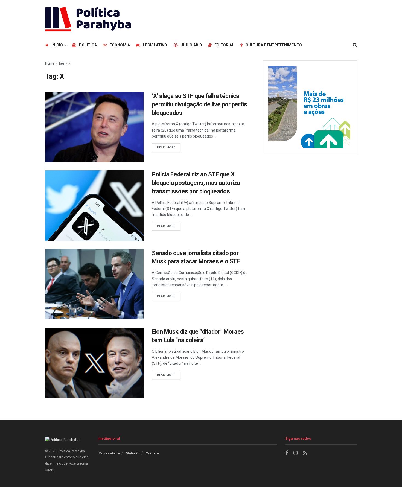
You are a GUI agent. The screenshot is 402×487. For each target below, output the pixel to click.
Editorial (224, 45)
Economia (120, 45)
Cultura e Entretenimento (274, 45)
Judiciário (191, 45)
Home (49, 63)
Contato (152, 453)
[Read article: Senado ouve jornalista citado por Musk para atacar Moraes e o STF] (94, 284)
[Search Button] (355, 45)
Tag (61, 63)
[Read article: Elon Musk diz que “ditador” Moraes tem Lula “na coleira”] (94, 363)
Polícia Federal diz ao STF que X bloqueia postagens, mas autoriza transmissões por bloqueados (196, 183)
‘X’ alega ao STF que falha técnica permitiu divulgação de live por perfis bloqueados (199, 104)
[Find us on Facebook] (286, 453)
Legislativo (155, 45)
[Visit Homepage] (88, 19)
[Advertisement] (257, 18)
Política (88, 45)
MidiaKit (133, 453)
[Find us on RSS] (305, 453)
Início (57, 45)
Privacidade (109, 453)
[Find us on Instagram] (295, 453)
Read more (168, 147)
